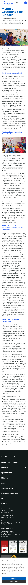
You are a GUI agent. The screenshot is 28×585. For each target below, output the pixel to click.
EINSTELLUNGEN (14, 581)
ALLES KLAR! (14, 578)
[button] (17, 3)
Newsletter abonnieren (9, 493)
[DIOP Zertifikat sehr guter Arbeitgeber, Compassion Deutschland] (23, 547)
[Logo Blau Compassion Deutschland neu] (7, 3)
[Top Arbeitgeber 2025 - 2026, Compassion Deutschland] (13, 547)
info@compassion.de (8, 517)
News (3, 483)
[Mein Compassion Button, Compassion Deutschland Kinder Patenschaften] (25, 2)
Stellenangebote (7, 488)
